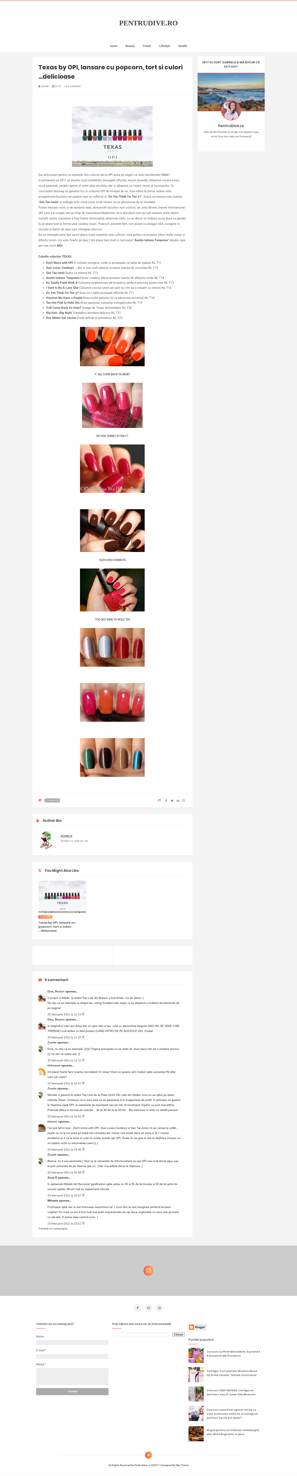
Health (182, 46)
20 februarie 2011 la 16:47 (64, 1083)
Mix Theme (182, 1465)
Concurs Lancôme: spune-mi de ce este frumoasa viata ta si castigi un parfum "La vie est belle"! (232, 1414)
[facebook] (138, 1308)
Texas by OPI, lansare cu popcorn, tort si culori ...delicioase (56, 927)
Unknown (54, 1065)
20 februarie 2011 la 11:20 (64, 1037)
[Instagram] (219, 143)
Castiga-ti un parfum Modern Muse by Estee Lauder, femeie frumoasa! (232, 1373)
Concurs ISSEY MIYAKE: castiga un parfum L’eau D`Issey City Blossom (231, 1392)
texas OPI (52, 800)
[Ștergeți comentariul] (83, 1014)
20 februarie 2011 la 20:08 (64, 1172)
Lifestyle (164, 46)
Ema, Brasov (56, 991)
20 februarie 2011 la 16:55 (64, 1116)
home (113, 46)
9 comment (74, 86)
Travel (147, 46)
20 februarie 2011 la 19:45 (64, 1149)
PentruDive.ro (148, 23)
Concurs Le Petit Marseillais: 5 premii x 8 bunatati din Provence (233, 1354)
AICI (59, 245)
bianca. (52, 1121)
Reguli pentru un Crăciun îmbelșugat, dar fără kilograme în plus (233, 1432)
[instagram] (148, 1308)
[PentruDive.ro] (236, 143)
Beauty (130, 46)
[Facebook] (242, 143)
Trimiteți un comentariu (53, 1228)
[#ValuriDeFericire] (231, 143)
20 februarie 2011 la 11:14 (64, 1014)
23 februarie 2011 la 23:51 (64, 1223)
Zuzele (52, 1042)
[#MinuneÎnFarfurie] (225, 143)
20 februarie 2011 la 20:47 (64, 1195)
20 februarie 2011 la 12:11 (64, 1060)
